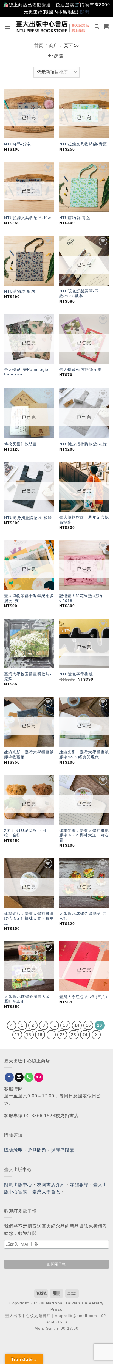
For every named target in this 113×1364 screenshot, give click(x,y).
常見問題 (37, 1150)
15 (88, 1025)
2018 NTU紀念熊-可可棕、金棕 (25, 833)
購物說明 (13, 1150)
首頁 (38, 45)
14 (76, 1025)
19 (40, 1034)
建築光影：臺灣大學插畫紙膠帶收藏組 (29, 754)
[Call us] (28, 1077)
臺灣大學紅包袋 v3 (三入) (83, 997)
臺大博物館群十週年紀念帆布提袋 (84, 519)
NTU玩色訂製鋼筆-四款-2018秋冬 (79, 293)
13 (65, 1025)
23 (73, 1034)
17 (17, 1034)
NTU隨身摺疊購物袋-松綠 (28, 518)
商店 (53, 45)
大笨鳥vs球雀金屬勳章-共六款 (83, 916)
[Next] (96, 1034)
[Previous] (11, 1025)
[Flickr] (38, 1077)
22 (62, 1034)
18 (28, 1034)
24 (85, 1034)
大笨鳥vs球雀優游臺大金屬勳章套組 (27, 999)
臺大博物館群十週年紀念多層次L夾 (29, 598)
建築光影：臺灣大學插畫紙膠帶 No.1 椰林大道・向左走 (29, 918)
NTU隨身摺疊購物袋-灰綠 (83, 444)
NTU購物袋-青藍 (75, 218)
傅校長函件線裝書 (20, 444)
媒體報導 (79, 1184)
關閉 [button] (84, 12)
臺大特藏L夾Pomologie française (26, 372)
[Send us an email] (19, 1077)
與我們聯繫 (63, 1150)
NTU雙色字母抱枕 (76, 674)
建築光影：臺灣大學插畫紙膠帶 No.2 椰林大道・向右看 (84, 835)
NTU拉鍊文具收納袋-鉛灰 (28, 218)
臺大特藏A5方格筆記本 (80, 370)
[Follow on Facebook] (9, 1077)
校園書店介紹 (51, 1184)
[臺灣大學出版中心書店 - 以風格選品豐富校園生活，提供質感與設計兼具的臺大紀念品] (53, 26)
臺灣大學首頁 (46, 1191)
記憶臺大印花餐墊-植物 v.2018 (80, 598)
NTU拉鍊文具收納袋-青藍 (83, 144)
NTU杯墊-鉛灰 (17, 144)
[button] (7, 26)
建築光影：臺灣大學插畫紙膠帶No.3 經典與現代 (84, 754)
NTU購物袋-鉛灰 (19, 291)
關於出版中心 (18, 1184)
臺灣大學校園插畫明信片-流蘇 (27, 676)
